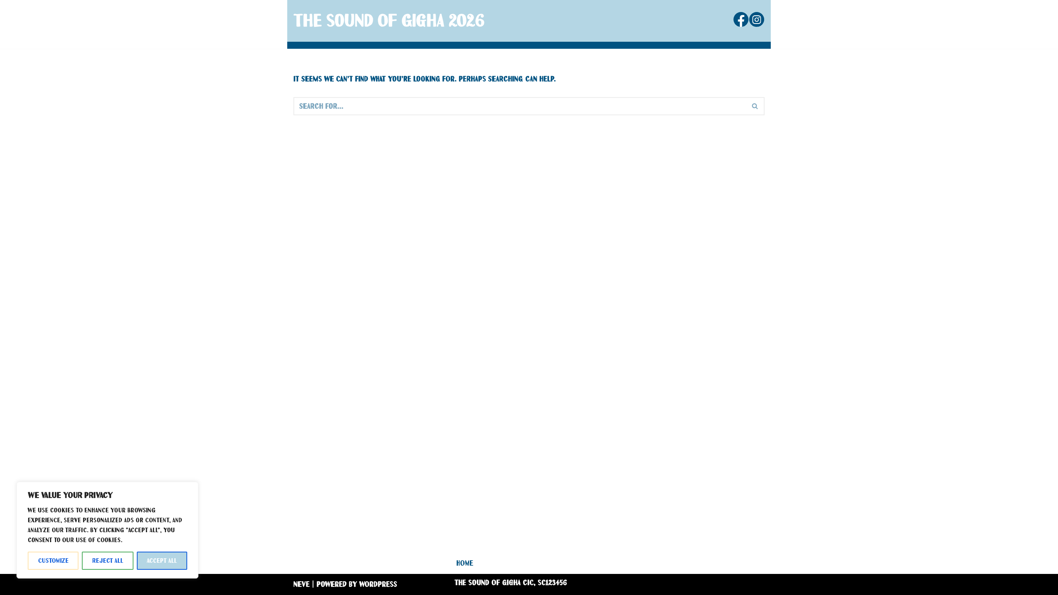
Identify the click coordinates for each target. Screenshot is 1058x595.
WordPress (378, 584)
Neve (301, 584)
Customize (53, 560)
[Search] (755, 106)
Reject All (107, 560)
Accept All (162, 560)
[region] (107, 530)
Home (464, 563)
